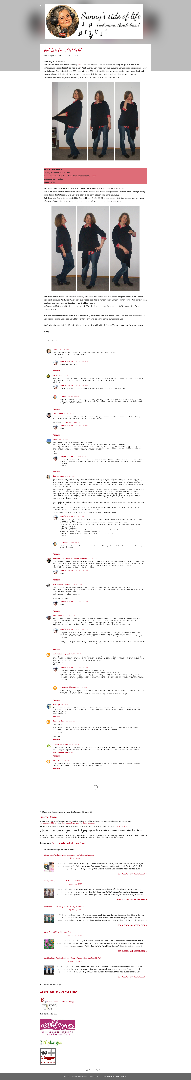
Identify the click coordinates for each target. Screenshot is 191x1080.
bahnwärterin (58, 615)
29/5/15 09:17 (71, 721)
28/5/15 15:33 (70, 615)
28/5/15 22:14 (76, 396)
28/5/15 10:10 (63, 439)
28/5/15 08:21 (64, 349)
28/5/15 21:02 (83, 516)
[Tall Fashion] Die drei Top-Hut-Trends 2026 (62, 880)
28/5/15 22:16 (76, 543)
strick (54, 340)
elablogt (56, 705)
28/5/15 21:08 (83, 667)
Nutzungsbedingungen (70, 823)
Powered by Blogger (96, 1070)
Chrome (53, 817)
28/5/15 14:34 (77, 584)
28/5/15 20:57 (83, 425)
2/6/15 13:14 (65, 760)
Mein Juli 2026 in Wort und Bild (57, 932)
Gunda (55, 439)
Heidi (55, 375)
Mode (47, 340)
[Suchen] (150, 6)
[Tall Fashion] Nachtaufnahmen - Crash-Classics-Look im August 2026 (72, 958)
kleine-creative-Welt (62, 584)
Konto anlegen (121, 826)
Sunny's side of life (68, 361)
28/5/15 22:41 (66, 704)
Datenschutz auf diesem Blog (68, 843)
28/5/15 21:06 (83, 629)
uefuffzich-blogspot (61, 654)
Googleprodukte (89, 823)
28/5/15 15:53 (76, 654)
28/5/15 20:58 (83, 456)
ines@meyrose (65, 396)
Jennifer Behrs (59, 721)
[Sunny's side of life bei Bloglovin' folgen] (42, 1002)
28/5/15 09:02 (63, 375)
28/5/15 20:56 (83, 385)
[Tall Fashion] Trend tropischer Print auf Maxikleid (64, 906)
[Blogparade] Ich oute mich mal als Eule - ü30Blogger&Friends (69, 855)
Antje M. (56, 760)
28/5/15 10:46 (70, 476)
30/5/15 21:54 (74, 744)
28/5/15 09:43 (69, 413)
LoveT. (55, 349)
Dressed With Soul (60, 744)
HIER (80, 65)
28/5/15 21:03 (83, 570)
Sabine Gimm (58, 414)
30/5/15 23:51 (82, 687)
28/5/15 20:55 (83, 361)
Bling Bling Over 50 (72, 422)
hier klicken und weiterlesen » (132, 874)
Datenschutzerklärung (48, 823)
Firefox (44, 817)
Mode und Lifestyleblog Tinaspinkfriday (70, 558)
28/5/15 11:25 (93, 558)
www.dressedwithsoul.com (63, 753)
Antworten (56, 371)
